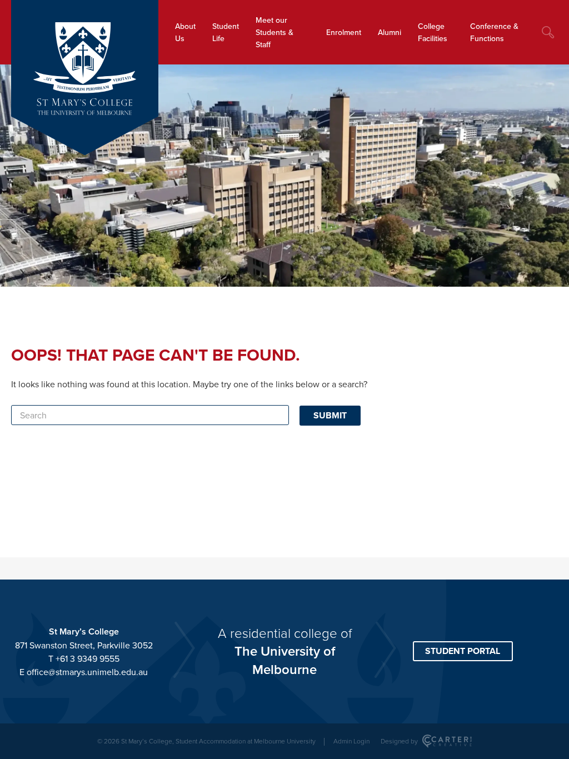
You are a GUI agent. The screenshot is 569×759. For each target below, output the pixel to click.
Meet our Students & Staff (274, 32)
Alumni (389, 32)
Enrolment (343, 32)
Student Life (225, 32)
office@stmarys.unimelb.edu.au (87, 672)
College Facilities (432, 32)
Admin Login (351, 741)
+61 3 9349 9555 (87, 658)
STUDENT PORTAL (462, 651)
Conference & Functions (494, 32)
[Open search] (548, 32)
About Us (185, 32)
